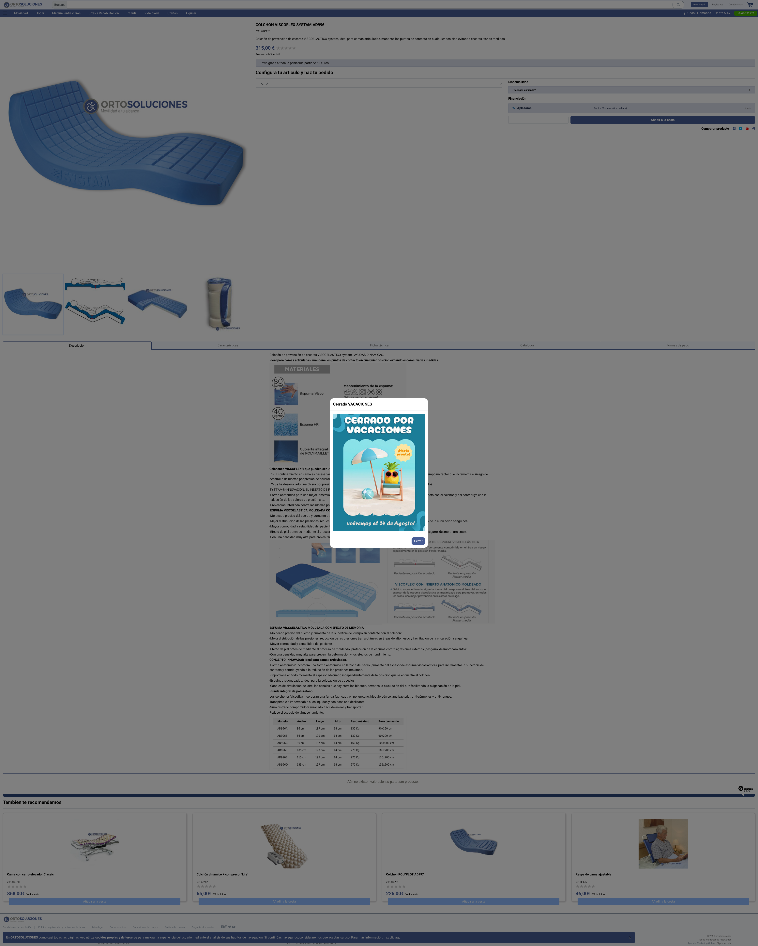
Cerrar (418, 541)
